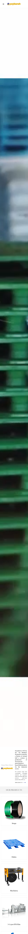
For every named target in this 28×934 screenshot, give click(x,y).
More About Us (18, 782)
